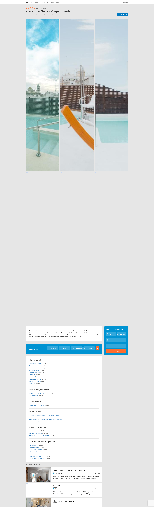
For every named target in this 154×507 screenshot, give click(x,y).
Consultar (116, 351)
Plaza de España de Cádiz (36, 365)
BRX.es (29, 2)
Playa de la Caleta (34, 447)
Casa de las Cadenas (35, 363)
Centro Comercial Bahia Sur (37, 458)
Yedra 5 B (56, 486)
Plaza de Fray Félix (34, 372)
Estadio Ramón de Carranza (37, 452)
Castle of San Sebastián (35, 449)
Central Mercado (33, 395)
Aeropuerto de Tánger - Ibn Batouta (39, 435)
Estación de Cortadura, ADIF (37, 456)
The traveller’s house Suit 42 (63, 501)
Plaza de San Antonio (35, 379)
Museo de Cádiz (33, 377)
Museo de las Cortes (35, 381)
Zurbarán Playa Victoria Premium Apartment (69, 471)
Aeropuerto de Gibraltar (35, 433)
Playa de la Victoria (34, 454)
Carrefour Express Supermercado (38, 393)
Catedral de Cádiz (34, 370)
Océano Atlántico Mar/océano (37, 405)
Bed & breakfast (55, 2)
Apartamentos (44, 2)
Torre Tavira (32, 374)
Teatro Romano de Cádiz (36, 368)
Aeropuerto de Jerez (34, 431)
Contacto (125, 2)
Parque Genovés (33, 445)
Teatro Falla (32, 383)
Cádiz (44, 14)
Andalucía (36, 14)
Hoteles (36, 2)
